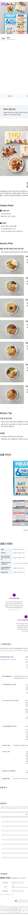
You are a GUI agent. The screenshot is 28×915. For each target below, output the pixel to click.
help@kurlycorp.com (9, 894)
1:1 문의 (5, 886)
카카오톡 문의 (5, 882)
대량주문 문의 (5, 891)
